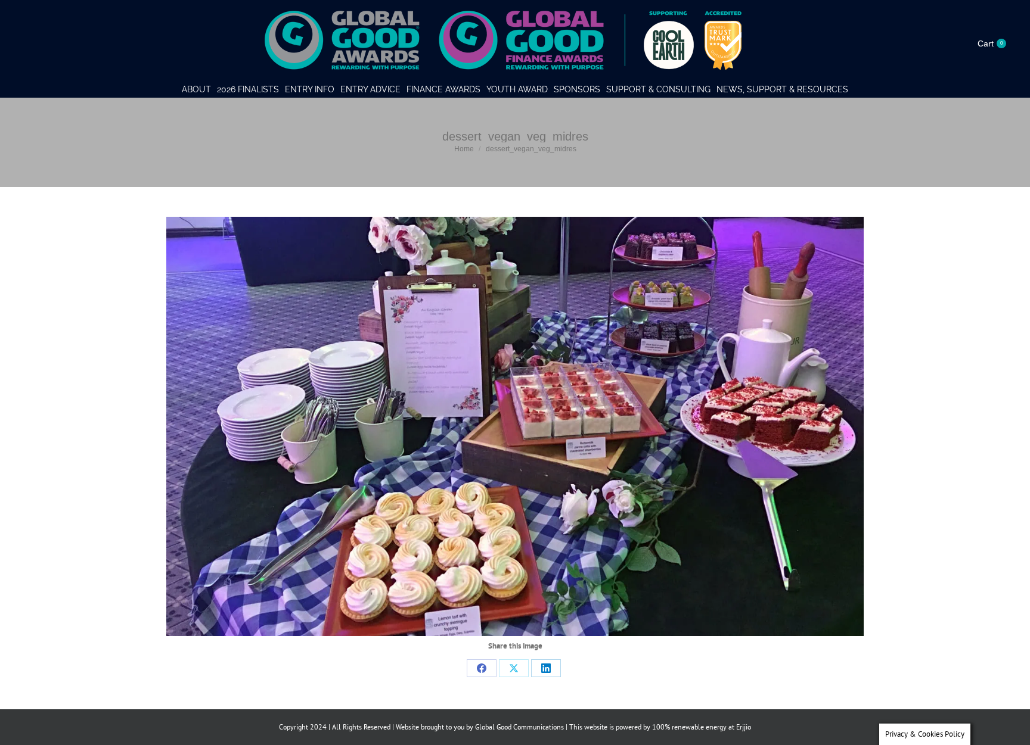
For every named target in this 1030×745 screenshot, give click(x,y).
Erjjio (743, 726)
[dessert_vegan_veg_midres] (515, 426)
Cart (990, 43)
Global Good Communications (519, 726)
